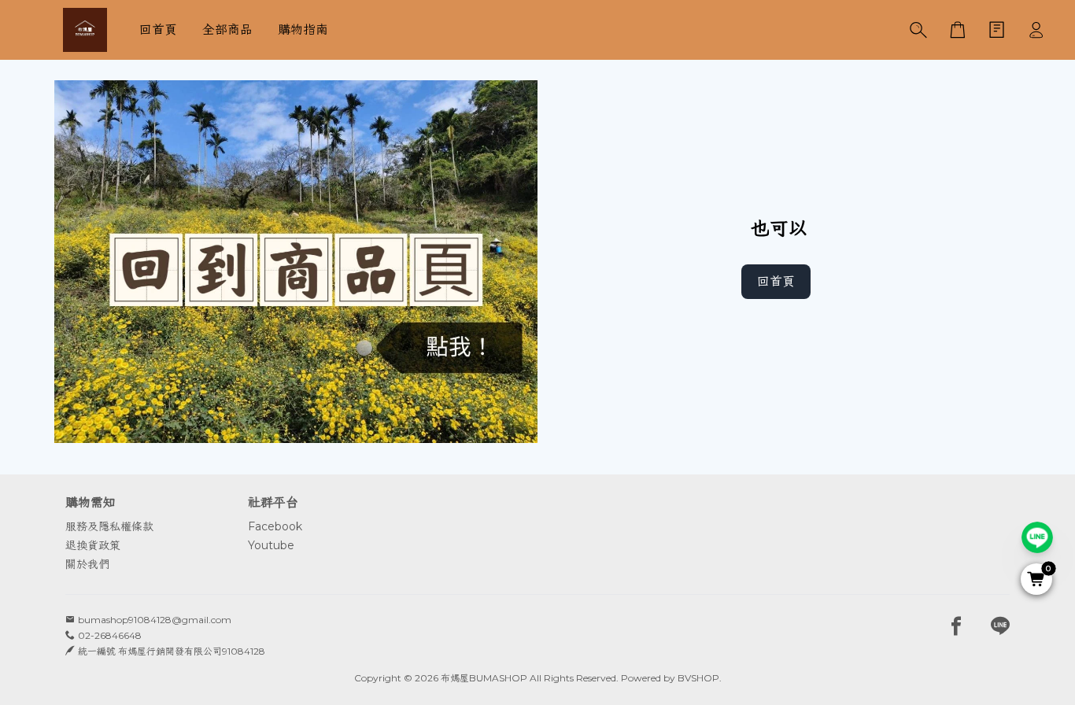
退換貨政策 (92, 545)
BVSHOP (698, 678)
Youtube (271, 545)
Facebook (275, 526)
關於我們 (87, 564)
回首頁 (776, 281)
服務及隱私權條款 (109, 526)
